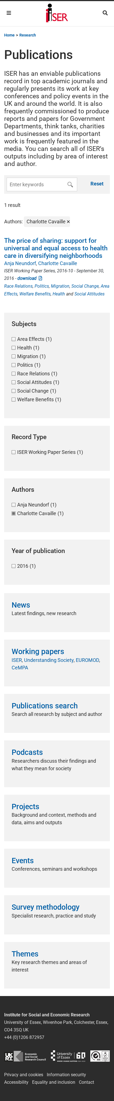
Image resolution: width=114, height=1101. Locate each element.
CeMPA (20, 668)
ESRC (25, 1056)
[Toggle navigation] (9, 13)
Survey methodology (45, 907)
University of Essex (68, 1056)
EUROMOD (87, 660)
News (21, 605)
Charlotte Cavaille (57, 263)
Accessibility (16, 1082)
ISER (17, 660)
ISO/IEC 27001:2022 (100, 1056)
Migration (60, 286)
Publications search (45, 705)
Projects (25, 806)
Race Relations (18, 286)
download (28, 278)
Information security (66, 1074)
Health (59, 294)
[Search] (105, 13)
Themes (25, 954)
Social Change (85, 286)
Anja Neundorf (20, 263)
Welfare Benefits (35, 294)
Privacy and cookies (23, 1074)
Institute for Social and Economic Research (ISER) (57, 14)
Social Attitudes (89, 294)
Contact (86, 1082)
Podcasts (27, 752)
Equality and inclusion (53, 1082)
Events (23, 860)
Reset (96, 184)
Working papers (38, 651)
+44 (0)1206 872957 (24, 1037)
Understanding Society (49, 660)
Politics (42, 286)
